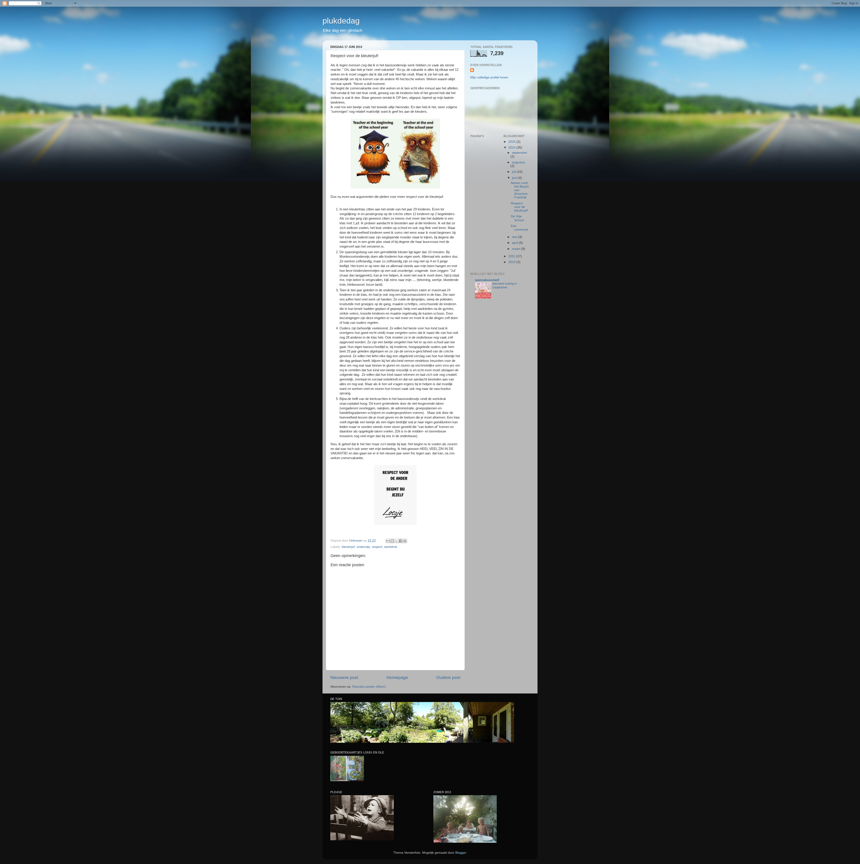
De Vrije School (517, 218)
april (515, 242)
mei (515, 237)
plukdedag (341, 20)
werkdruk (390, 547)
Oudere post (448, 677)
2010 (512, 262)
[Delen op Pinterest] (405, 541)
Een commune (519, 227)
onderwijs (363, 547)
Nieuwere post (344, 677)
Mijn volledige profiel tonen (489, 77)
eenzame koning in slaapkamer (504, 285)
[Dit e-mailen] (388, 541)
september (519, 152)
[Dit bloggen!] (392, 541)
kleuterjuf (348, 547)
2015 (512, 141)
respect (377, 547)
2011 (512, 256)
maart (516, 249)
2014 (512, 147)
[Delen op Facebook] (400, 541)
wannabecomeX (487, 280)
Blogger (460, 852)
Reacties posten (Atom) (369, 686)
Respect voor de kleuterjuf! (519, 207)
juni (515, 177)
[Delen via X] (396, 541)
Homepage (397, 677)
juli (514, 171)
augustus (518, 162)
